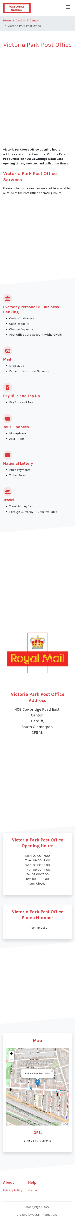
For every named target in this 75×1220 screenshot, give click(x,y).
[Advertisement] (37, 91)
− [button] (11, 1059)
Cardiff (20, 20)
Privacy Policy (12, 1190)
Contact (33, 1190)
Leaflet (65, 1124)
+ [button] (11, 1053)
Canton (34, 20)
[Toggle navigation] (68, 7)
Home (7, 20)
